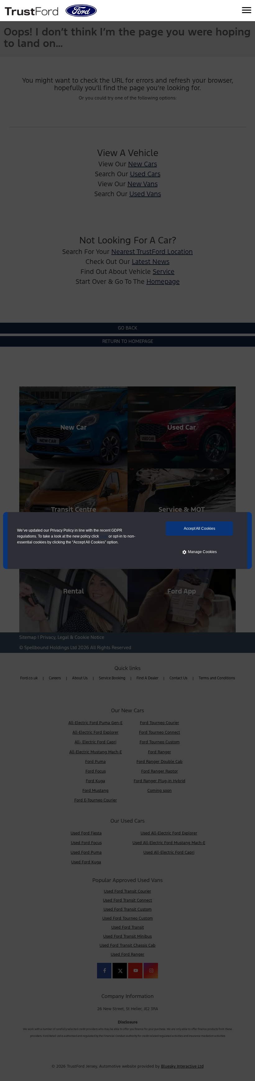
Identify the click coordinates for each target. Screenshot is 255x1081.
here (104, 536)
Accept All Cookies (199, 528)
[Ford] (81, 10)
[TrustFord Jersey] (32, 10)
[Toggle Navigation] (246, 10)
